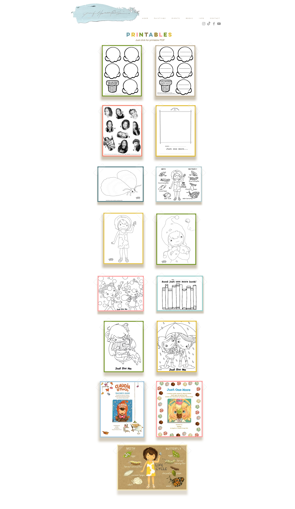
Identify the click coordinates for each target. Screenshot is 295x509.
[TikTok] (209, 24)
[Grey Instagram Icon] (204, 24)
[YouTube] (219, 24)
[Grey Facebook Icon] (214, 24)
